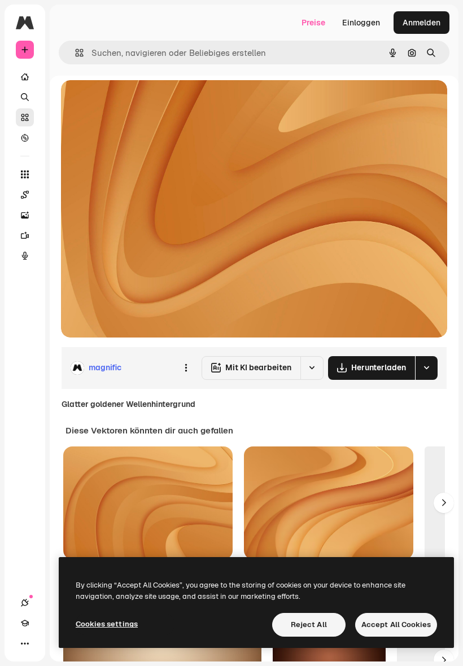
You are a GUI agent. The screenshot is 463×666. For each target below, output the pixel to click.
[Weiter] (444, 502)
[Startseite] (25, 77)
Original (133, 101)
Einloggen (361, 22)
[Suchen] (25, 97)
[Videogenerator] (25, 235)
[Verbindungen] (25, 603)
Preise (313, 22)
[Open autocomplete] (74, 53)
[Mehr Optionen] (185, 368)
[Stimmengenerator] (25, 256)
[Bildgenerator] (25, 215)
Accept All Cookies (396, 624)
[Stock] (25, 117)
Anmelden (421, 22)
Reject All (309, 624)
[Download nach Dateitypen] (426, 368)
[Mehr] (25, 643)
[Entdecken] (25, 138)
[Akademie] (25, 623)
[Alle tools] (25, 174)
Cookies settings (107, 624)
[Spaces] (25, 195)
